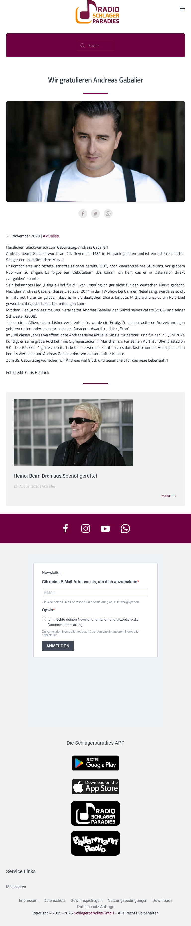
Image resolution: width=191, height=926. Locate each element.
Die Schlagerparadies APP (96, 743)
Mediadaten (16, 887)
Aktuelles (51, 236)
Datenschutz (55, 900)
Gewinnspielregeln (87, 900)
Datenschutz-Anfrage (95, 906)
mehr (166, 496)
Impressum (29, 900)
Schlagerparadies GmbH (94, 913)
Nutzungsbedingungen (127, 900)
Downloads (162, 900)
